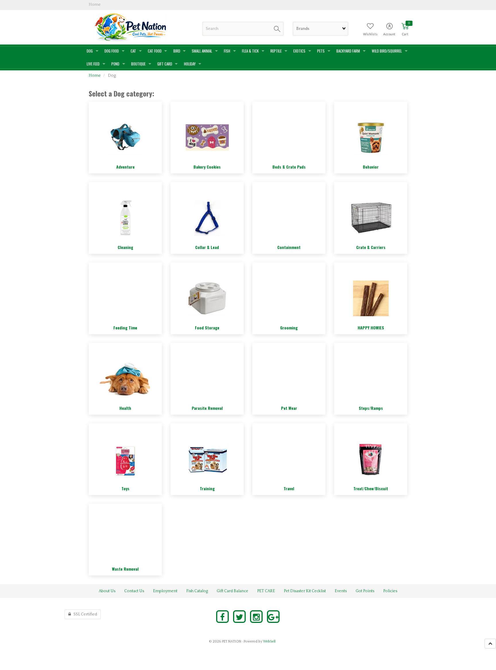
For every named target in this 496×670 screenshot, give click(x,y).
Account (389, 34)
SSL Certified (84, 614)
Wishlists (370, 34)
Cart (405, 34)
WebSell (269, 641)
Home (95, 75)
